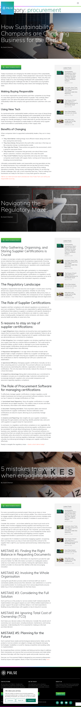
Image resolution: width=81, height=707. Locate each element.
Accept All (31, 700)
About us (60, 694)
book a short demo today (36, 444)
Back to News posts (12, 67)
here (48, 659)
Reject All (20, 700)
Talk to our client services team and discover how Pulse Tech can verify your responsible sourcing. (25, 177)
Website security (42, 702)
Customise (10, 700)
